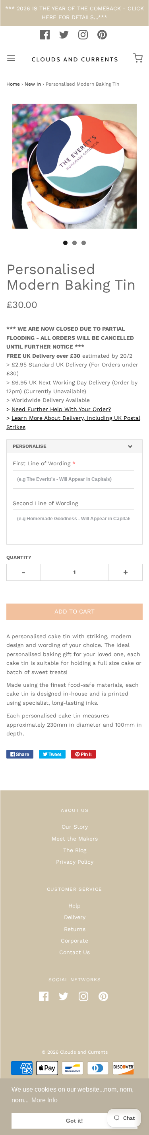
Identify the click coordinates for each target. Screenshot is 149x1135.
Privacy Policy (74, 862)
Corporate (74, 940)
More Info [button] (44, 1100)
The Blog (74, 850)
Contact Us (74, 952)
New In (33, 84)
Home (13, 84)
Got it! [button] (74, 1120)
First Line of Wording (41, 463)
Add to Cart (74, 611)
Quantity (18, 557)
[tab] (74, 446)
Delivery (74, 917)
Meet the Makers (75, 838)
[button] (74, 446)
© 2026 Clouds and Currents (75, 1052)
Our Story (75, 826)
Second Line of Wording (45, 503)
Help (74, 905)
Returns (74, 929)
